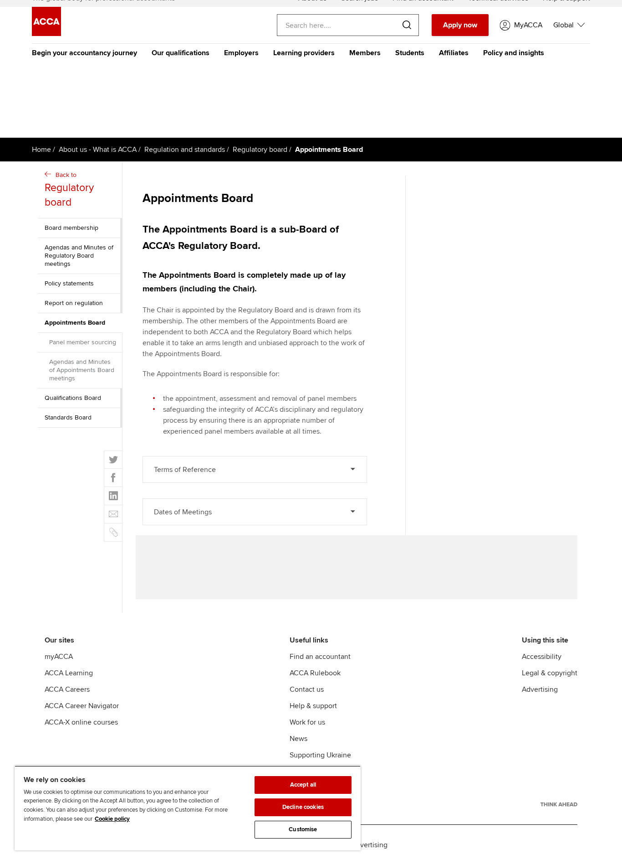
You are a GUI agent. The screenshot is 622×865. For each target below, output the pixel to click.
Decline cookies (303, 807)
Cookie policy (112, 819)
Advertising (540, 689)
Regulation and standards (184, 149)
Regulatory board (260, 149)
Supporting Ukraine (320, 755)
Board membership (71, 228)
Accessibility (541, 656)
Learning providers (304, 52)
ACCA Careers (67, 689)
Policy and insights (513, 52)
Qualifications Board (73, 398)
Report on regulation (74, 303)
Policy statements (69, 283)
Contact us (307, 689)
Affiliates (454, 52)
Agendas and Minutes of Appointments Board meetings (81, 370)
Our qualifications (180, 52)
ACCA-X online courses (81, 722)
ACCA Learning (69, 673)
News (298, 738)
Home (41, 149)
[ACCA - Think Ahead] (558, 804)
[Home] (46, 33)
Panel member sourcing (82, 342)
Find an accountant (320, 656)
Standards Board (68, 417)
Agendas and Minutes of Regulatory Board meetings (79, 255)
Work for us (307, 722)
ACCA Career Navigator (82, 705)
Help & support (313, 705)
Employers (241, 52)
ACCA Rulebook (315, 673)
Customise (303, 829)
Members (365, 52)
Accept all (303, 784)
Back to (69, 190)
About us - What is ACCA (98, 149)
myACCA (59, 656)
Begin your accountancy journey (84, 52)
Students (409, 52)
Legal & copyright (549, 673)
